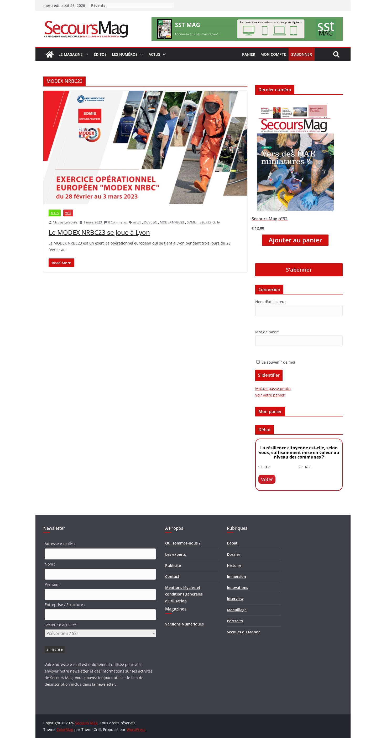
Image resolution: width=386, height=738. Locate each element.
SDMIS (192, 222)
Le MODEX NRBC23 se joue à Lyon (99, 232)
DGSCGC (150, 222)
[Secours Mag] (49, 54)
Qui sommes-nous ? (182, 543)
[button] (85, 54)
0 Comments (117, 222)
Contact (172, 576)
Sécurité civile (210, 222)
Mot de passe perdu (273, 388)
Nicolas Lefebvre (65, 222)
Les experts (175, 554)
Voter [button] (267, 479)
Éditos (100, 54)
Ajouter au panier (295, 240)
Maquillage (237, 609)
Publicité (173, 565)
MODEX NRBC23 (172, 222)
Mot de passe (267, 331)
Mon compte (273, 54)
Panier (248, 54)
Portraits (235, 620)
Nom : (50, 564)
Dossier (233, 554)
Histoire (234, 565)
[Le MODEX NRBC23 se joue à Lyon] (145, 147)
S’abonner (301, 54)
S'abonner (299, 269)
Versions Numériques (184, 624)
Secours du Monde (243, 631)
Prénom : (52, 584)
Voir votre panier (270, 395)
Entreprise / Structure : (65, 604)
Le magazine (71, 54)
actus (137, 222)
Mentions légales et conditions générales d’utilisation (184, 594)
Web (68, 213)
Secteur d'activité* (61, 624)
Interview (235, 598)
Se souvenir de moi (277, 362)
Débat (232, 543)
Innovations (237, 587)
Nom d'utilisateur (270, 301)
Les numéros (125, 54)
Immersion (236, 576)
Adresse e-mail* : (60, 543)
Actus (154, 54)
